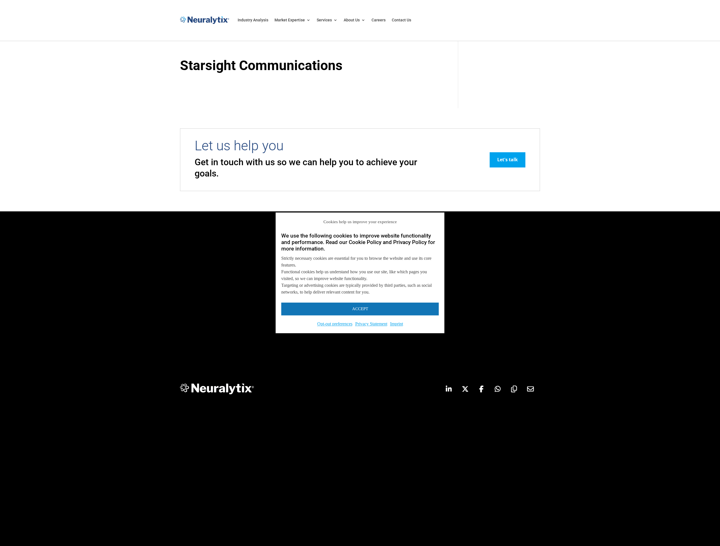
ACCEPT (360, 309)
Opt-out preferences (334, 323)
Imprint (396, 323)
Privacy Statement (371, 323)
